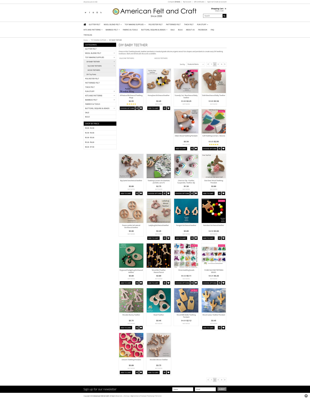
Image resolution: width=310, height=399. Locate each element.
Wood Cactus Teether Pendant (213, 315)
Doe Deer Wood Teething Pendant (213, 181)
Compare (174, 2)
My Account (187, 2)
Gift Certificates (199, 2)
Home (86, 40)
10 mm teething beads (186, 270)
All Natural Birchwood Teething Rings (131, 96)
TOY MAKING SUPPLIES (135, 25)
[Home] (85, 24)
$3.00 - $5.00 (89, 137)
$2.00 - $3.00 (89, 133)
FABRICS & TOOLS (130, 30)
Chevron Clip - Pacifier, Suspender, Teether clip (186, 181)
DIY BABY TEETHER (93, 62)
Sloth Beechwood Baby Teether (213, 95)
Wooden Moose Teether (159, 359)
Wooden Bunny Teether (131, 315)
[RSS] (101, 12)
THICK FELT (189, 24)
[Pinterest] (93, 12)
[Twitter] (85, 12)
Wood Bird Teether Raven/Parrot (159, 271)
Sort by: (182, 64)
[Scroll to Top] (306, 396)
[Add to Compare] (137, 108)
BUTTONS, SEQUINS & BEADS (154, 30)
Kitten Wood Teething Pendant (186, 136)
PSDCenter (158, 396)
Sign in (209, 2)
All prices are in (90, 2)
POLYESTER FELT (156, 24)
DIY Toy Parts (91, 74)
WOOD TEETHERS (94, 70)
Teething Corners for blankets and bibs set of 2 (159, 181)
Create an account (220, 2)
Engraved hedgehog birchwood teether (131, 271)
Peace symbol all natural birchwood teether (131, 226)
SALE (172, 30)
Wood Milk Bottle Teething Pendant (186, 316)
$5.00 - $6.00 (89, 142)
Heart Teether (159, 315)
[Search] (224, 16)
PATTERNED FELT (173, 24)
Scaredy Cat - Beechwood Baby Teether (186, 96)
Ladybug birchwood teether (159, 225)
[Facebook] (89, 12)
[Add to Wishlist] (141, 108)
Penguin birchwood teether (186, 225)
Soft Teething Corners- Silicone (213, 136)
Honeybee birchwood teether (159, 95)
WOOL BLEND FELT (112, 25)
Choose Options (127, 108)
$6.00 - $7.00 (89, 147)
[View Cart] (225, 9)
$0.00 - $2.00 (89, 128)
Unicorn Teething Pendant (131, 359)
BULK (180, 30)
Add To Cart (153, 108)
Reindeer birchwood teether (213, 225)
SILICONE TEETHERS (95, 66)
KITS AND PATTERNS (93, 30)
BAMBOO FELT (112, 30)
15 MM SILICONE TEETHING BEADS (213, 271)
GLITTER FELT (94, 24)
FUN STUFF (202, 25)
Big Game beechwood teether (131, 180)
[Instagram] (97, 12)
